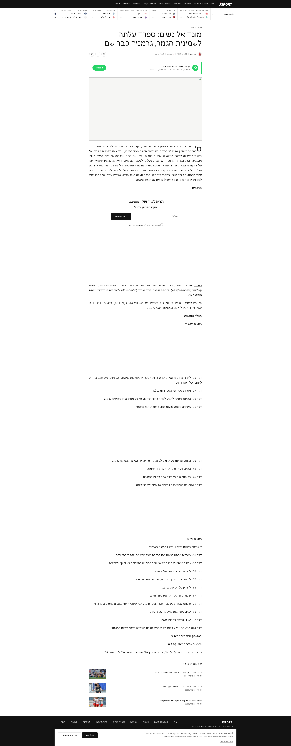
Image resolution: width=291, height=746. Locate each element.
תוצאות (146, 722)
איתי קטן (193, 54)
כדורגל (193, 27)
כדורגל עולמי (101, 722)
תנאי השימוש (134, 225)
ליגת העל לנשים (161, 722)
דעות (63, 722)
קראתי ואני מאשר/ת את (145, 225)
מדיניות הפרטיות (226, 742)
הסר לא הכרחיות (69, 735)
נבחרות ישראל (119, 722)
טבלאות (133, 722)
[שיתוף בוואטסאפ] (103, 54)
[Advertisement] (145, 258)
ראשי (200, 27)
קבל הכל (90, 735)
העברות (74, 722)
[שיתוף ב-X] (91, 54)
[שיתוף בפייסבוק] (97, 54)
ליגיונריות (86, 722)
